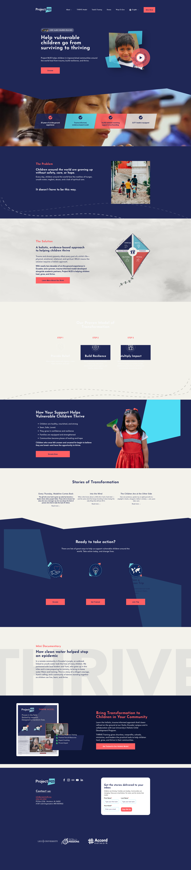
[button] (152, 487)
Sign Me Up (126, 809)
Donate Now (53, 454)
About (68, 10)
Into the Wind (96, 494)
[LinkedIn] (81, 780)
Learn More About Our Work (53, 280)
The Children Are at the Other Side (136, 494)
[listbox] (134, 10)
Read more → (56, 506)
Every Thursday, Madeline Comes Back (55, 494)
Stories (109, 10)
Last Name (125, 798)
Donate (50, 70)
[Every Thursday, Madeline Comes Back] (56, 490)
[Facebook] (64, 780)
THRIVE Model (82, 10)
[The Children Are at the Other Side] (136, 490)
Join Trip (135, 602)
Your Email (108, 805)
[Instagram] (68, 780)
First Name (108, 798)
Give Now (149, 10)
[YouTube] (77, 780)
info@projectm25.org (43, 797)
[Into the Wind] (96, 490)
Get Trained (95, 602)
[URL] (73, 780)
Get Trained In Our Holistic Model (116, 746)
